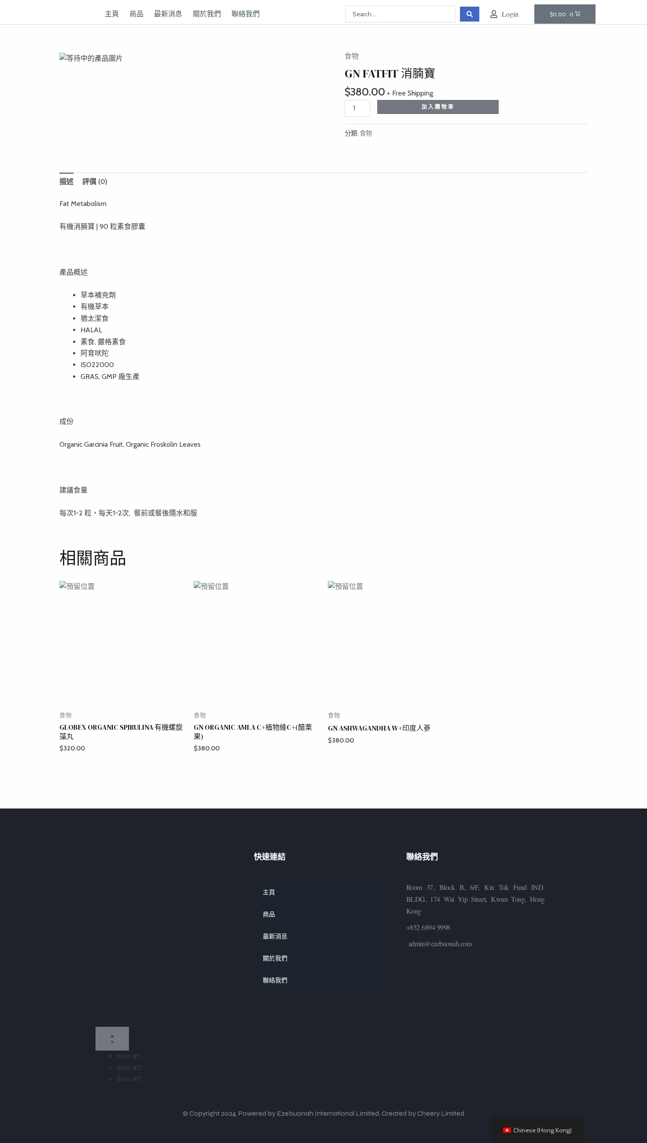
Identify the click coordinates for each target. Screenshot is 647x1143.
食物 (352, 56)
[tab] (66, 182)
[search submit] (469, 14)
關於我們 (207, 14)
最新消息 (168, 14)
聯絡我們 (246, 14)
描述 (66, 181)
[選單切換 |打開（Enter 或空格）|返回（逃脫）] (112, 1039)
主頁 (112, 14)
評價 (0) (94, 181)
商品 (136, 14)
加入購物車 (438, 106)
